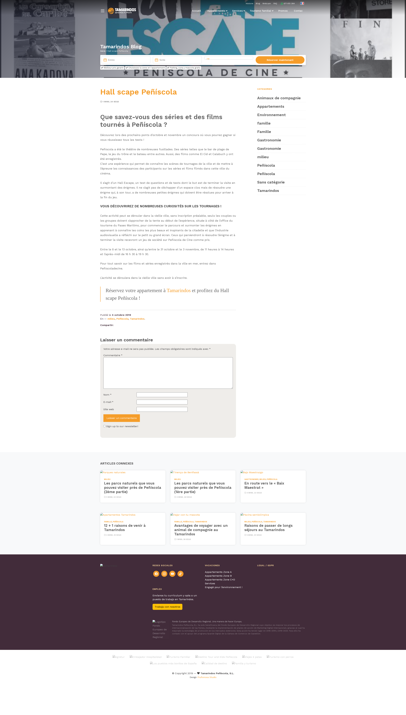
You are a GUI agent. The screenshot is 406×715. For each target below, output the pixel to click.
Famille (264, 131)
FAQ (275, 3)
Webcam (266, 3)
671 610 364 (289, 3)
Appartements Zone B (218, 575)
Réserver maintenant (280, 59)
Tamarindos (179, 290)
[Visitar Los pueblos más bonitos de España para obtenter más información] (173, 663)
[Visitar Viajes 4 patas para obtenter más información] (252, 656)
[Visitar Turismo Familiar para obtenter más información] (178, 656)
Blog (258, 3)
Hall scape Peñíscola (138, 91)
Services (210, 583)
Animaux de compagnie (279, 98)
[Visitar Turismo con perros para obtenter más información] (280, 656)
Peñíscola (122, 318)
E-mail (108, 401)
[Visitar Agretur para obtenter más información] (119, 656)
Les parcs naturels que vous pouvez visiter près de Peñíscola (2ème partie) (132, 487)
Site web (108, 409)
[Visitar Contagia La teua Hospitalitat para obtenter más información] (146, 656)
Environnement (271, 115)
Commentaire (112, 355)
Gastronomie (269, 140)
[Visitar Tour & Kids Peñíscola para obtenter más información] (216, 656)
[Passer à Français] (302, 3)
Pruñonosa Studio (206, 677)
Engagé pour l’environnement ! (223, 587)
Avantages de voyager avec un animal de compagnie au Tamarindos (201, 529)
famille (264, 123)
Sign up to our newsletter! (122, 426)
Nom (107, 394)
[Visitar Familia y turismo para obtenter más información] (244, 663)
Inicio (102, 51)
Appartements (270, 106)
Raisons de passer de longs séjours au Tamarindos (268, 527)
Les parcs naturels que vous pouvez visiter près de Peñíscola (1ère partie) (202, 487)
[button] (102, 10)
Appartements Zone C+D (220, 579)
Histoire (249, 3)
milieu (111, 318)
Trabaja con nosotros (167, 606)
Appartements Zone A (218, 571)
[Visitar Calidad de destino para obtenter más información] (214, 663)
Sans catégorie (271, 182)
